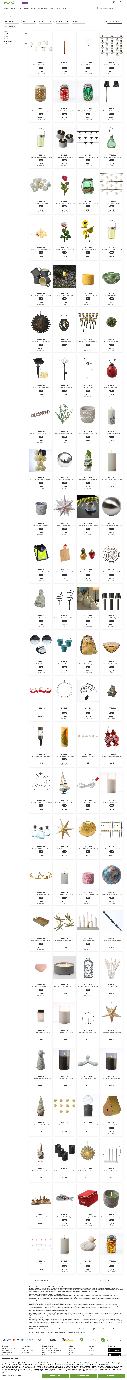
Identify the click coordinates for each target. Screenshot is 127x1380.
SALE (5, 44)
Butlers (75, 1332)
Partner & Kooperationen (9, 1355)
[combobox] (109, 8)
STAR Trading (33, 1329)
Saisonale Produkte (71, 1329)
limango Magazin (7, 1353)
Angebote (72, 1348)
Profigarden (97, 1329)
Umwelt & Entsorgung (49, 1353)
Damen (71, 1355)
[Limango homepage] (9, 3)
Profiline (31, 1332)
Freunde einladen (7, 1350)
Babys (71, 1350)
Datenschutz (25, 1353)
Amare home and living (86, 1329)
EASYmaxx (82, 1332)
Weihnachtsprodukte (50, 1329)
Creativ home (40, 1332)
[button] (120, 3)
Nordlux (69, 1332)
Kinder (6, 34)
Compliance (24, 1355)
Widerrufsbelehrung (27, 1350)
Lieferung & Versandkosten (50, 1348)
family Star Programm (8, 1348)
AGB (22, 1348)
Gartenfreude (49, 1332)
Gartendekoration (60, 1332)
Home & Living (8, 41)
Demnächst (92, 1350)
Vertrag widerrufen (47, 1355)
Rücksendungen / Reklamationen (51, 1350)
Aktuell (91, 1348)
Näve (40, 1329)
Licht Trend (61, 1329)
